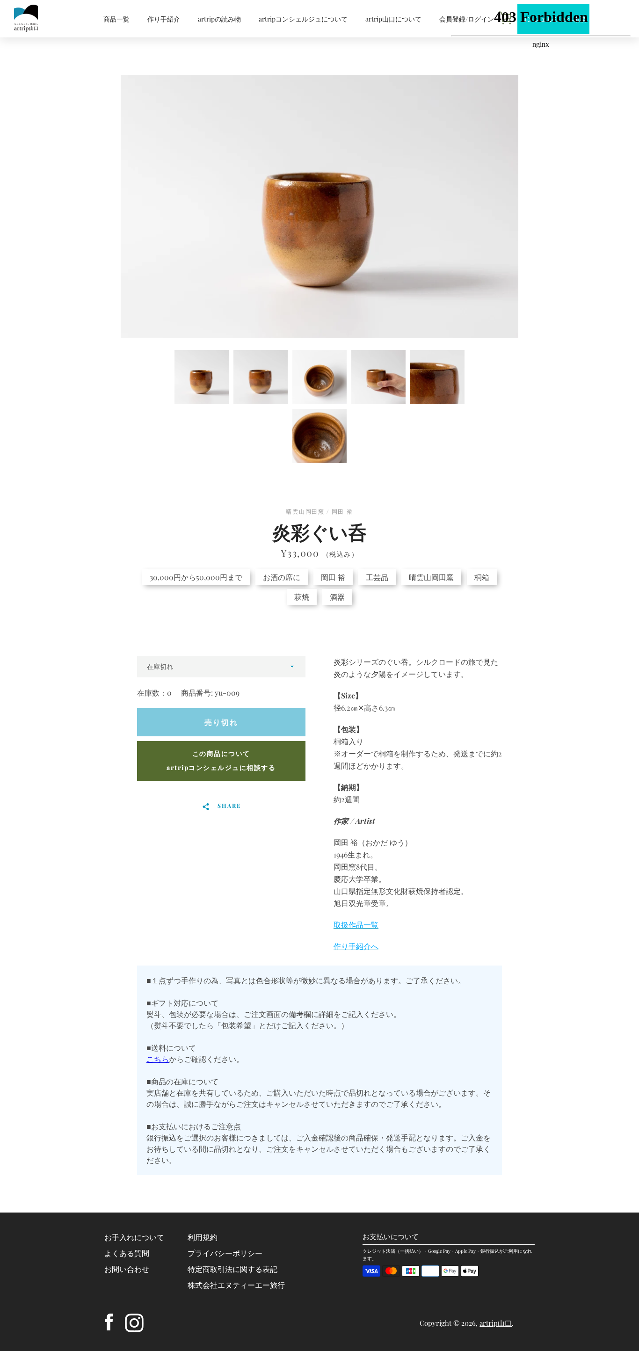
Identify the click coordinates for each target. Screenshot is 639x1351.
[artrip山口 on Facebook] (109, 1322)
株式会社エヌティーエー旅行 (236, 1285)
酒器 (337, 597)
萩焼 (301, 597)
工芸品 (377, 577)
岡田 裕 (333, 577)
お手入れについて (134, 1237)
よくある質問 (126, 1253)
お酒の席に (281, 577)
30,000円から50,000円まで (196, 577)
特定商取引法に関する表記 (232, 1269)
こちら (157, 1059)
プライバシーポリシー (225, 1253)
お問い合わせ (126, 1269)
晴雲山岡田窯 (431, 577)
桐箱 (481, 577)
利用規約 (203, 1237)
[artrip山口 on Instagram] (134, 1322)
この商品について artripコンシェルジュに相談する (221, 760)
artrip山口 (495, 1323)
